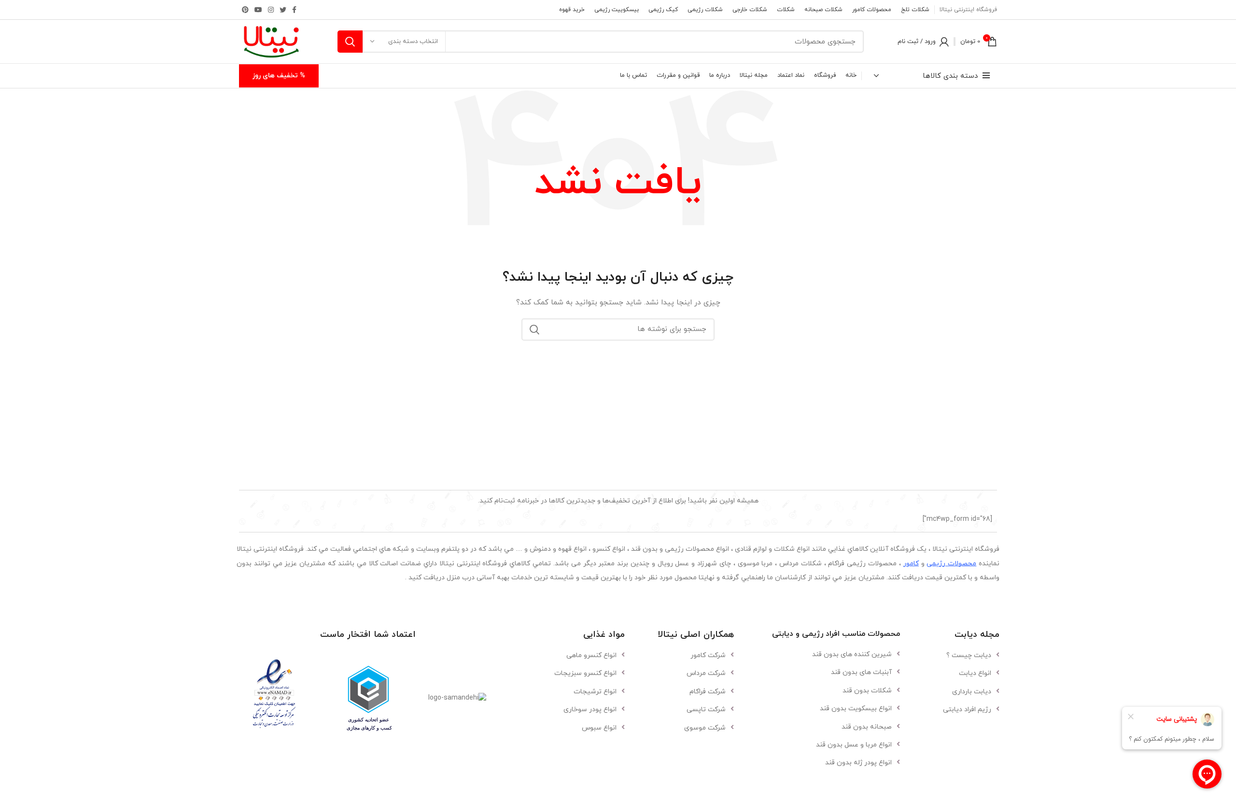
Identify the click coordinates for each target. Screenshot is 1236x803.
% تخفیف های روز (279, 75)
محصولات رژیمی (951, 563)
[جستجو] (350, 41)
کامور (911, 563)
